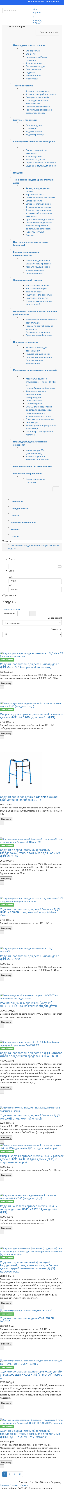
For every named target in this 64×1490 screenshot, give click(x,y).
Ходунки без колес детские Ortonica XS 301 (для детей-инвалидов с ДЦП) (29, 798)
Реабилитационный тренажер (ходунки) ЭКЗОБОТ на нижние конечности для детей (28, 1004)
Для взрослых (33, 50)
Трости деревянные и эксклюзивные (37, 102)
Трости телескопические (38, 106)
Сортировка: (55, 617)
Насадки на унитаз (35, 159)
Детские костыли (34, 200)
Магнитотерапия (34, 403)
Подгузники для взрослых (39, 294)
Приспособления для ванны (40, 219)
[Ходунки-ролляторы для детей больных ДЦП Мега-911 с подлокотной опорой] (32, 1109)
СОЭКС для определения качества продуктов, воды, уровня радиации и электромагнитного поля (39, 411)
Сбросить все (9, 595)
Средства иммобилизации (39, 335)
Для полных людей (35, 66)
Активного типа (33, 75)
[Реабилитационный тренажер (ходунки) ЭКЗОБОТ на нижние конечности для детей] (32, 997)
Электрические (33, 69)
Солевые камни (34, 400)
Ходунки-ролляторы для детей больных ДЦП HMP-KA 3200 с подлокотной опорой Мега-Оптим (30, 912)
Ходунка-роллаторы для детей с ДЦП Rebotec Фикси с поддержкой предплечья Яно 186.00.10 (31, 1054)
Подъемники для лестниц (39, 357)
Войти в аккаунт (36, 1)
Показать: (56, 629)
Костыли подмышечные (38, 91)
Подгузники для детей (37, 297)
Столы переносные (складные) (35, 480)
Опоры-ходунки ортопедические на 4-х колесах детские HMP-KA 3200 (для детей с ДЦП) (32, 715)
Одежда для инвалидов (38, 332)
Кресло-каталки (34, 63)
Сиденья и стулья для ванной (41, 165)
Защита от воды (34, 291)
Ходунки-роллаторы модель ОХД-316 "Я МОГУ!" (27, 1319)
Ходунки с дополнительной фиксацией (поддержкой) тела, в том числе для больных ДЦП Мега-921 (30, 853)
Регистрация (52, 1)
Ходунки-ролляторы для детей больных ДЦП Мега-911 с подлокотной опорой (30, 1116)
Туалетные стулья (35, 231)
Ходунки (30, 234)
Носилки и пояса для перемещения (36, 349)
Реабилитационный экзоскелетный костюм (37, 458)
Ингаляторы (32, 422)
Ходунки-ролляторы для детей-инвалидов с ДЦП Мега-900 (29, 957)
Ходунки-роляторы (35, 134)
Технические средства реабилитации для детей (34, 545)
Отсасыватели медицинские (40, 419)
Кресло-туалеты (34, 156)
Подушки (30, 72)
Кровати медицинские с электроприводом (38, 268)
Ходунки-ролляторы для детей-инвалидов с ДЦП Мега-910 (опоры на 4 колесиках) (29, 665)
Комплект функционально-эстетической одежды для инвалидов (39, 213)
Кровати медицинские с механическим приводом (38, 262)
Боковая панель (12, 609)
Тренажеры (31, 128)
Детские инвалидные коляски (40, 197)
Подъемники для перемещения (34, 362)
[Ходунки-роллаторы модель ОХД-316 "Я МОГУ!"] (32, 1310)
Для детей (31, 53)
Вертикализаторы (34, 194)
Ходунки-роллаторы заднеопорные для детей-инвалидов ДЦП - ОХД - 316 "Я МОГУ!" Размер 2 (31, 1375)
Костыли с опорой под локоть (41, 94)
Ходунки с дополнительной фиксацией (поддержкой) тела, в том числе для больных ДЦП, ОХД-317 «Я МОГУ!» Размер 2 (30, 1434)
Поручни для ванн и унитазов (41, 162)
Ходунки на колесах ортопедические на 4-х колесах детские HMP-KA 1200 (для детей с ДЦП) (29, 1209)
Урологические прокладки (39, 301)
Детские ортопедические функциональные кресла (38, 205)
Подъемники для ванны (38, 353)
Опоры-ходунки (34, 125)
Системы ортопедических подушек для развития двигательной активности (39, 225)
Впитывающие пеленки (37, 285)
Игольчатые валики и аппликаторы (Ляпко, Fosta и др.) (41, 381)
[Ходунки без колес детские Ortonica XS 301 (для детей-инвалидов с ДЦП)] (32, 773)
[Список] (27, 613)
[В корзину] (2, 687)
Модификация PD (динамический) (35, 452)
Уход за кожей (33, 304)
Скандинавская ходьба (37, 97)
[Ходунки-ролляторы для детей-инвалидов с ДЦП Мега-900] (32, 950)
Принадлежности (34, 273)
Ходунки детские (34, 131)
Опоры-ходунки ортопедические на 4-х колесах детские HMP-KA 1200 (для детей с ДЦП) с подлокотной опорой (32, 1159)
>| (20, 1474)
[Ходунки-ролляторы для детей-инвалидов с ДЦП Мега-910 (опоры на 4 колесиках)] (32, 655)
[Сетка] (20, 613)
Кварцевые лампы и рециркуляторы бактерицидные (36, 394)
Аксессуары (32, 78)
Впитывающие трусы (36, 288)
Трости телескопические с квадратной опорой (39, 111)
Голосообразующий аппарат (40, 388)
